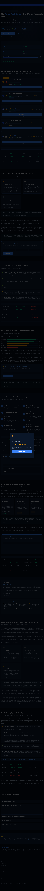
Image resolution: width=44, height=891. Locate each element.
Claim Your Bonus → (22, 451)
